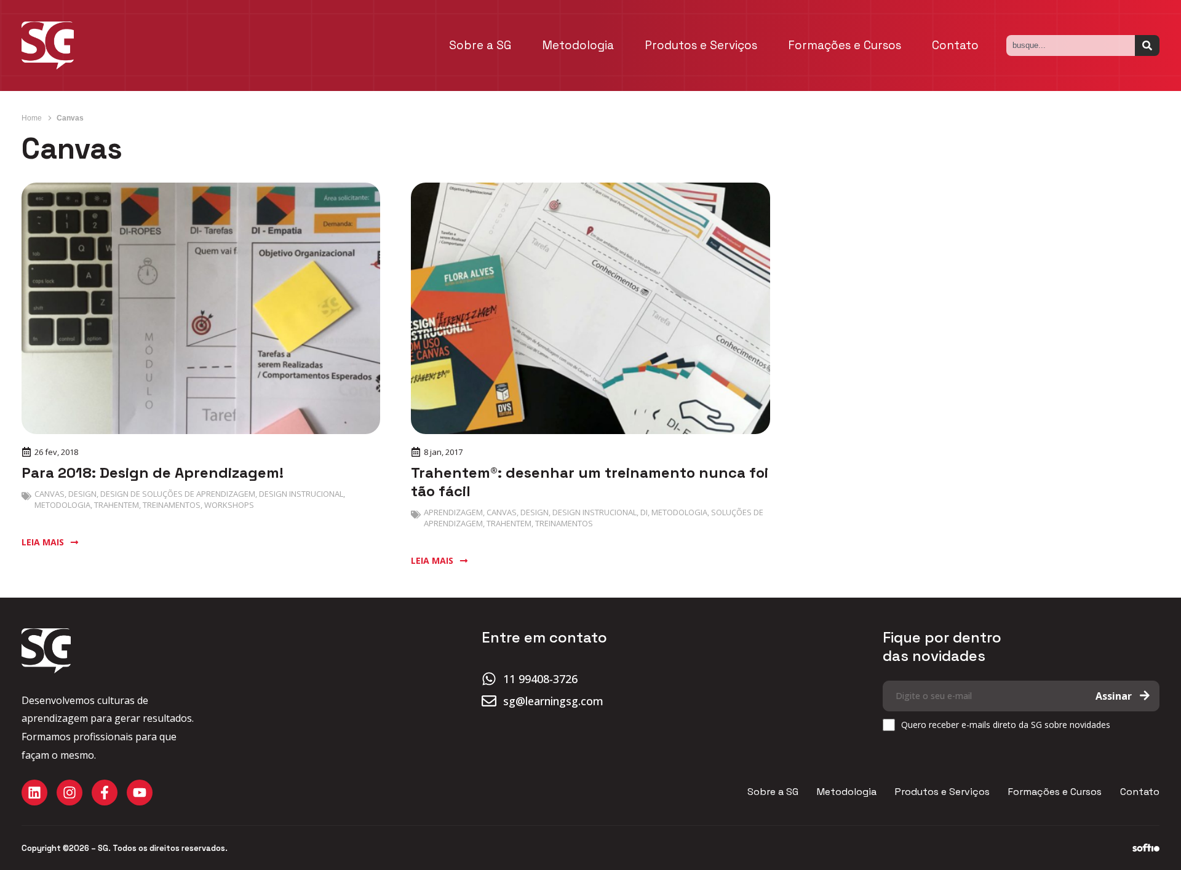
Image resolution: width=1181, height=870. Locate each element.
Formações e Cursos (844, 45)
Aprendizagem (453, 512)
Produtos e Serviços (701, 45)
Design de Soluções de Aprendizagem (177, 493)
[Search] (1147, 45)
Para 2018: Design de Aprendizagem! (153, 472)
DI (644, 512)
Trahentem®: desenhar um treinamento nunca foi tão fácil (589, 481)
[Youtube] (140, 792)
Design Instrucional (301, 493)
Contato (955, 45)
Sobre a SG (480, 45)
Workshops (229, 504)
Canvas (49, 493)
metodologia (62, 504)
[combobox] (1070, 45)
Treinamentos (172, 504)
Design (82, 493)
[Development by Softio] (1145, 848)
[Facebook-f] (104, 792)
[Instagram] (69, 792)
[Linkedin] (34, 792)
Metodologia (578, 45)
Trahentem (116, 504)
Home (32, 118)
